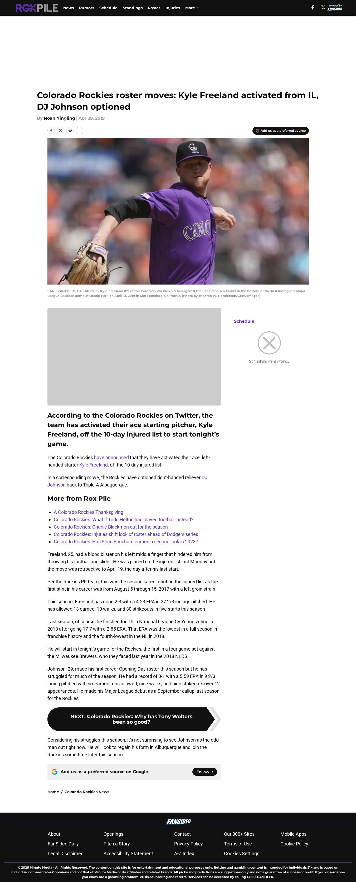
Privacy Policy (188, 843)
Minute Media (41, 867)
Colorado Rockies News (87, 791)
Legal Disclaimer (65, 853)
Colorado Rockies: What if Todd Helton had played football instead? (123, 519)
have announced (111, 457)
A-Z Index (184, 853)
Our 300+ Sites (239, 834)
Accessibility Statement (128, 853)
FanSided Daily (63, 843)
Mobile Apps (293, 834)
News (68, 8)
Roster (154, 8)
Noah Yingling (59, 118)
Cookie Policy (294, 843)
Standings (133, 8)
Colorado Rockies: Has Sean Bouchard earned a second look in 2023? (126, 541)
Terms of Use (238, 843)
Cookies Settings (241, 853)
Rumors (86, 8)
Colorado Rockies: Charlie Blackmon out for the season (111, 527)
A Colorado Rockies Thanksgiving (88, 512)
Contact (182, 834)
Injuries (172, 8)
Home (53, 791)
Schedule (108, 8)
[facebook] (312, 7)
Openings (113, 834)
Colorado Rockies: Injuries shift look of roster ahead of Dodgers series (126, 534)
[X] (323, 7)
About (54, 834)
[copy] (79, 130)
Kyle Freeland (93, 465)
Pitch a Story (117, 843)
